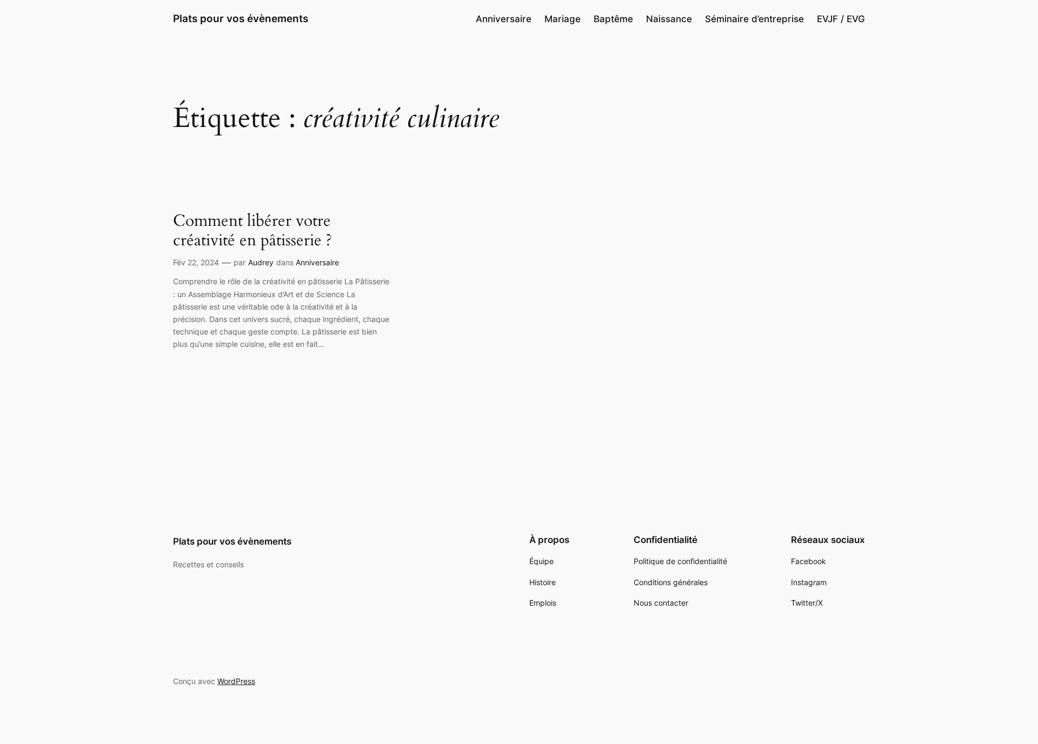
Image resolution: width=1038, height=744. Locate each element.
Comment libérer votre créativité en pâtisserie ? (252, 231)
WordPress (236, 681)
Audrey (261, 262)
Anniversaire (317, 262)
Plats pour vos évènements (240, 18)
